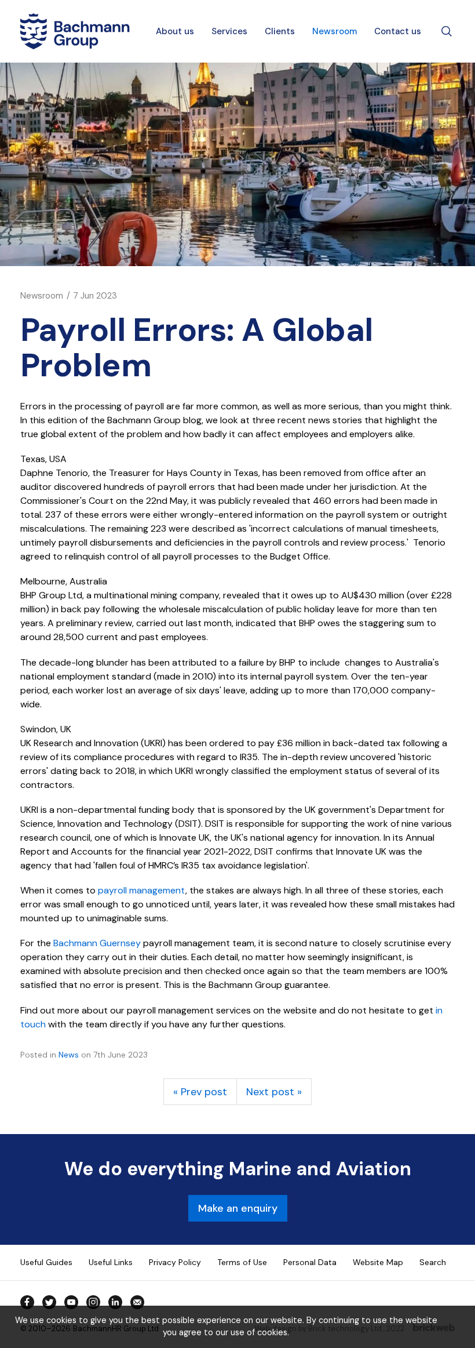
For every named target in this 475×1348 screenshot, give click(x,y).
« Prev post (200, 1092)
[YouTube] (71, 1302)
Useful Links (111, 1262)
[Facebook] (27, 1302)
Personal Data (310, 1262)
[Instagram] (93, 1302)
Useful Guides (46, 1262)
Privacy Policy (175, 1262)
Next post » (274, 1092)
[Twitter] (49, 1302)
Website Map (378, 1262)
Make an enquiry (237, 1208)
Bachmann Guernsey (97, 943)
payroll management (141, 890)
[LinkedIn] (115, 1302)
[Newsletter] (137, 1302)
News (69, 1054)
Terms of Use (242, 1262)
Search (432, 1262)
